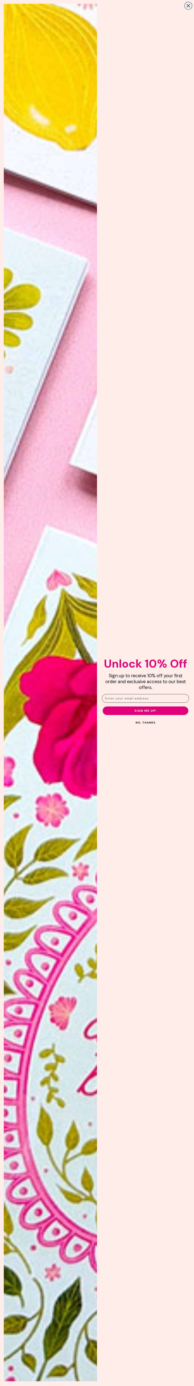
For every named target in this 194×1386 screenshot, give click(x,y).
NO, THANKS (146, 722)
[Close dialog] (188, 5)
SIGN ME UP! (145, 711)
